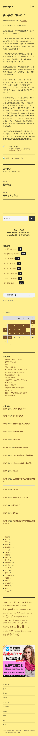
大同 (4, 605)
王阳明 (11, 620)
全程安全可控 (23, 602)
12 (14, 330)
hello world (6, 447)
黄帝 (6, 588)
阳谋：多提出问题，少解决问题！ (24, 455)
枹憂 (6, 364)
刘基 (6, 537)
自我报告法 (5, 631)
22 (28, 333)
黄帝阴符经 (13, 634)
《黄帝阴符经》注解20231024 (10, 283)
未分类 (7, 560)
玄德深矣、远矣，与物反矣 (14, 359)
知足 (21, 623)
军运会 (30, 602)
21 (23, 333)
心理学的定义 (6, 613)
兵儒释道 (6, 684)
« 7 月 (9, 345)
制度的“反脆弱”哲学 (19, 409)
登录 (19, 171)
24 (5, 337)
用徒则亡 (26, 620)
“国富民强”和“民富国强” (21, 497)
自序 (29, 627)
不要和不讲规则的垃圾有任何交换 (16, 393)
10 (5, 330)
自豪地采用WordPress (29, 730)
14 (23, 330)
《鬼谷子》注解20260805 (9, 268)
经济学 (7, 568)
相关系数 (14, 623)
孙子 (6, 545)
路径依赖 (15, 471)
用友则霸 (17, 620)
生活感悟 (8, 563)
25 (10, 337)
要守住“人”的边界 (10, 362)
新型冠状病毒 (29, 613)
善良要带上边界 (10, 395)
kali (11, 602)
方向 (4, 617)
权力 (28, 617)
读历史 (7, 578)
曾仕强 (9, 616)
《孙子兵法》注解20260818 (10, 273)
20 (19, 333)
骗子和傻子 (16, 505)
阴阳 (4, 635)
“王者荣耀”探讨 (18, 432)
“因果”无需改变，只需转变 (21, 424)
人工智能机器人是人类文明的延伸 (16, 370)
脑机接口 (22, 626)
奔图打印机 (11, 605)
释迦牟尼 (8, 583)
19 (14, 333)
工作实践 (8, 547)
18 (10, 333)
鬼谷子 (7, 586)
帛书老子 (22, 609)
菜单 (33, 7)
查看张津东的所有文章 (15, 151)
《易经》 (24, 20)
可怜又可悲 (16, 439)
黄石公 (7, 591)
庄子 (6, 550)
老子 (6, 570)
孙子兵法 (8, 609)
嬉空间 (18, 605)
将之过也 (16, 609)
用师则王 (22, 620)
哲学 (6, 539)
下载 (20, 249)
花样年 (11, 631)
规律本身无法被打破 (21, 447)
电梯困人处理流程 (7, 623)
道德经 (24, 631)
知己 (18, 623)
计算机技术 (8, 575)
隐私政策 (11, 730)
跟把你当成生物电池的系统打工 (15, 372)
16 (32, 330)
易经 (22, 158)
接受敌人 (15, 513)
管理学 (25, 623)
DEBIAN (6, 602)
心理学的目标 (13, 613)
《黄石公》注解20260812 (9, 263)
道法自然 (29, 631)
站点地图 (5, 730)
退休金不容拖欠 (18, 416)
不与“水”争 (8, 382)
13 (19, 330)
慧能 (6, 555)
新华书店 (23, 613)
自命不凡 (15, 489)
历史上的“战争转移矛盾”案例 (14, 388)
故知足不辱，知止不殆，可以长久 (16, 380)
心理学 (7, 552)
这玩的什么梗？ (10, 377)
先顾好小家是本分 (11, 367)
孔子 (6, 542)
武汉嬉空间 (5, 620)
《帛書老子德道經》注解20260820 (12, 254)
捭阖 (18, 613)
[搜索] (32, 218)
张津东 (7, 158)
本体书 (24, 617)
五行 (15, 602)
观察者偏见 (17, 631)
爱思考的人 (8, 6)
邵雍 (6, 581)
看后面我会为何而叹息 (12, 375)
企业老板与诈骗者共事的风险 (22, 463)
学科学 (5, 711)
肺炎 (15, 627)
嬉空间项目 (24, 605)
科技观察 (8, 565)
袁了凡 (7, 573)
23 (32, 333)
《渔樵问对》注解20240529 (10, 278)
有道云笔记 (18, 616)
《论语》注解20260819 (9, 259)
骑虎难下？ (8, 390)
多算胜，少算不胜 (11, 385)
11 (10, 330)
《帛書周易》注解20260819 (10, 249)
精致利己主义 (8, 627)
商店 (4, 725)
